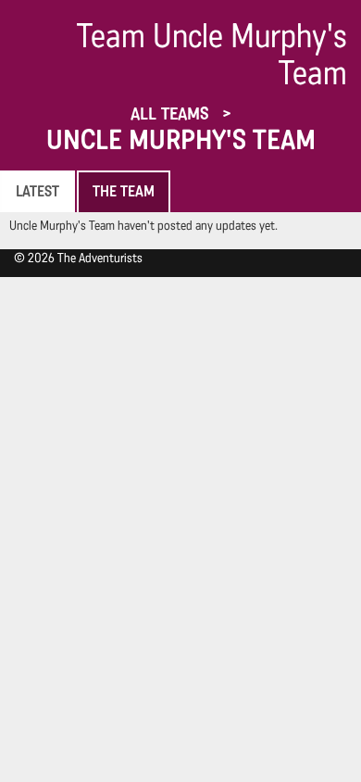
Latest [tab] (37, 191)
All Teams (172, 113)
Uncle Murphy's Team (181, 140)
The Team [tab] (124, 191)
